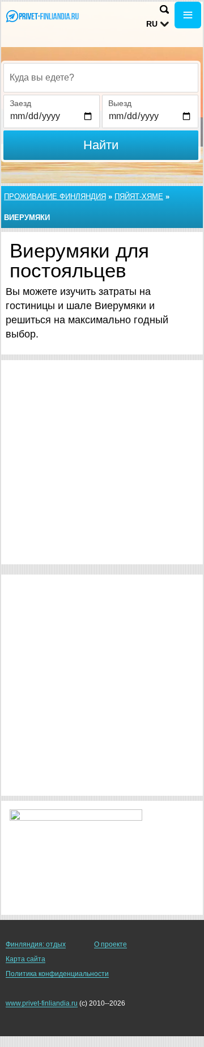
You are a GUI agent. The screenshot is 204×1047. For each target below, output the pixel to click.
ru (152, 23)
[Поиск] (164, 9)
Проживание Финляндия (55, 196)
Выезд (119, 103)
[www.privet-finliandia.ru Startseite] (42, 16)
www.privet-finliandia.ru (42, 1003)
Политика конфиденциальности (57, 974)
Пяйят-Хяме (138, 196)
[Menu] (188, 15)
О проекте (110, 944)
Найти (100, 145)
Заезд (20, 103)
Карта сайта (25, 959)
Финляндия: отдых (36, 944)
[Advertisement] (102, 462)
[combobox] (101, 78)
